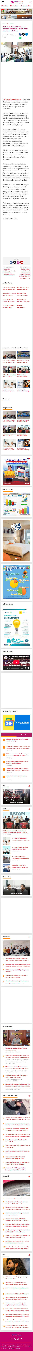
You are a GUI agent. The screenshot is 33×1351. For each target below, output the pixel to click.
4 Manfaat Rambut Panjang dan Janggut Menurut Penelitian (17, 1277)
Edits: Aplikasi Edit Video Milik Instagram (17, 1293)
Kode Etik (27, 1346)
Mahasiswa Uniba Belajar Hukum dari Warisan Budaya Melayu (16, 976)
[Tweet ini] (23, 34)
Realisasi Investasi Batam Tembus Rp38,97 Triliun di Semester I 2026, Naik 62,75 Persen (20, 866)
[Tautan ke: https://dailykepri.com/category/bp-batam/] (29, 809)
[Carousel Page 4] (18, 802)
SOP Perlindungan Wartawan (15, 1346)
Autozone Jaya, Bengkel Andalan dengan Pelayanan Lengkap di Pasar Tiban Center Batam (17, 1208)
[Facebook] (11, 262)
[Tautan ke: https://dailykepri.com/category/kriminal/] (29, 1096)
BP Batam (8, 36)
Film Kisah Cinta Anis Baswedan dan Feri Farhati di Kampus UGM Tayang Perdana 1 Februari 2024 (18, 747)
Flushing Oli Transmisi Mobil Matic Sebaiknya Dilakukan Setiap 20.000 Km (17, 1219)
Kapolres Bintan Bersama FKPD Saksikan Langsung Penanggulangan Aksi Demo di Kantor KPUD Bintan (17, 1315)
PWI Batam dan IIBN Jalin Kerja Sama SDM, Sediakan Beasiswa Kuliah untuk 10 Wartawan (9, 288)
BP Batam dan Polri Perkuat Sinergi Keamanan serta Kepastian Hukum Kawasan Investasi (8, 306)
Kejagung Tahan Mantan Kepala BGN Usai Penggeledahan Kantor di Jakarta (18, 1163)
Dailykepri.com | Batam (12, 100)
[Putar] (5, 668)
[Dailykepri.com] (17, 2)
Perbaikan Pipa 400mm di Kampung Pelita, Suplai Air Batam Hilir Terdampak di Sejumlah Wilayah (23, 300)
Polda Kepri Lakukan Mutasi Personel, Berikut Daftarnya (17, 740)
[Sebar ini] (20, 34)
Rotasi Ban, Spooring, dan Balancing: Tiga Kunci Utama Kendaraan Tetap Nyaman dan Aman (17, 1248)
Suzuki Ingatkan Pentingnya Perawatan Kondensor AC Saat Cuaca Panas (17, 1202)
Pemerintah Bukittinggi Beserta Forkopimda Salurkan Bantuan (9, 271)
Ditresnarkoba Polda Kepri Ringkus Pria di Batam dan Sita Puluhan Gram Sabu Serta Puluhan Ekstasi (18, 1135)
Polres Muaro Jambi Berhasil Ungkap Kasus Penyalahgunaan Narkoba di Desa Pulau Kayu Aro (24, 272)
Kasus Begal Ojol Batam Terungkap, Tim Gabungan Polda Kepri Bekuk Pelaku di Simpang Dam (17, 1130)
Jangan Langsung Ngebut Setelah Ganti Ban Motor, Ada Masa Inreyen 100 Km (18, 1236)
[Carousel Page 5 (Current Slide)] (21, 893)
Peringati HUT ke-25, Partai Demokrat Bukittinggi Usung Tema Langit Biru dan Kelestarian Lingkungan (23, 288)
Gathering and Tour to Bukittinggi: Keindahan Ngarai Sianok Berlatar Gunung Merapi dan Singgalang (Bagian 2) (18, 1321)
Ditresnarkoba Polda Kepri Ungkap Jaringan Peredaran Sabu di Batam (15, 1168)
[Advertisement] (16, 80)
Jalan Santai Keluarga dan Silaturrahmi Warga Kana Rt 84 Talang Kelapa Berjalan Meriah (18, 1310)
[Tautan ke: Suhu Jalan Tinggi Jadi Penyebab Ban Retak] (16, 1188)
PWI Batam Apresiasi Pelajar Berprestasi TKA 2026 (17, 970)
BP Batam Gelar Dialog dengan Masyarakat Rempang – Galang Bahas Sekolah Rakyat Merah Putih (18, 965)
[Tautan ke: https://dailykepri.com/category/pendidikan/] (29, 937)
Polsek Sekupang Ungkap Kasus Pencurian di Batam (17, 1152)
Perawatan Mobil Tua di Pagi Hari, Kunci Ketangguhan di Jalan (17, 1214)
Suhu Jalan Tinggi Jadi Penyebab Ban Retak (18, 1198)
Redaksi (3, 1346)
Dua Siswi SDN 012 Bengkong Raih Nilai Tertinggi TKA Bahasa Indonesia (17, 982)
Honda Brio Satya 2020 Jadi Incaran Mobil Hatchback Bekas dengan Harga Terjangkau (18, 1231)
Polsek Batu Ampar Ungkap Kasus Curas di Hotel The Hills (18, 1146)
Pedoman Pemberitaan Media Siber (10, 1348)
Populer (9, 734)
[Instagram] (18, 262)
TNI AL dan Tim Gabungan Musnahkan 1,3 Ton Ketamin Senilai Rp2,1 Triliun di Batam (18, 1124)
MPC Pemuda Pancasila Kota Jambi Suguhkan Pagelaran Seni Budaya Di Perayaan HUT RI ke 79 (16, 799)
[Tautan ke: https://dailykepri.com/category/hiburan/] (29, 786)
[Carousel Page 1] (11, 802)
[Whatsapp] (20, 38)
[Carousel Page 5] (20, 802)
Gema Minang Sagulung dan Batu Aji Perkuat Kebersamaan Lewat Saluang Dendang (16, 1283)
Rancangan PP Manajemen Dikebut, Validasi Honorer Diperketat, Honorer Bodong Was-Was (17, 777)
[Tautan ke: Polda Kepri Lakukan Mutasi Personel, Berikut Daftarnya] (16, 1038)
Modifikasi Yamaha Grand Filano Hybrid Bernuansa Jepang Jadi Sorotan (17, 1242)
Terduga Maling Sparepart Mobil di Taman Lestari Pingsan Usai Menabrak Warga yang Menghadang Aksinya (18, 1118)
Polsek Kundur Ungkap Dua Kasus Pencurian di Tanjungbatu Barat (15, 1157)
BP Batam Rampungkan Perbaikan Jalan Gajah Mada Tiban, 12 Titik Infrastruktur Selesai (23, 306)
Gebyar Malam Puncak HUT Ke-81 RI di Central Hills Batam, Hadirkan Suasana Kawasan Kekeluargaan (9, 294)
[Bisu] (25, 668)
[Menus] (2, 2)
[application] (16, 662)
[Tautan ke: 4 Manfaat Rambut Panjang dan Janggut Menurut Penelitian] (16, 1266)
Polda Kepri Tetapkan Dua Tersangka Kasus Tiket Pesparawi (16, 1140)
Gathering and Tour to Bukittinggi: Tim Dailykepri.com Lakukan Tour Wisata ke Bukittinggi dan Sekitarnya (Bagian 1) (17, 1326)
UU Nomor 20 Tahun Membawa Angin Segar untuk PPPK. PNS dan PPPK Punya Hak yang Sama (17, 755)
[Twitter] (14, 262)
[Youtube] (21, 262)
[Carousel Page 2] (13, 802)
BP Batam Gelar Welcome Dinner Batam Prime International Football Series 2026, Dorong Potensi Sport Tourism (23, 294)
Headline (12, 36)
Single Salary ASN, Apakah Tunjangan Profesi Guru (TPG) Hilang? (17, 762)
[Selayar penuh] (28, 668)
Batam (4, 36)
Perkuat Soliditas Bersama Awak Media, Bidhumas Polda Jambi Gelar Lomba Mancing (17, 1298)
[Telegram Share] (26, 34)
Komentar (24, 734)
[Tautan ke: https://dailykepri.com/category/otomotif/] (29, 1176)
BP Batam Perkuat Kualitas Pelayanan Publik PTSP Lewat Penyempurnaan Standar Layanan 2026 (8, 300)
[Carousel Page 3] (15, 802)
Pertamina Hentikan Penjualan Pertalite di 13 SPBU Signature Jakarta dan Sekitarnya (18, 1225)
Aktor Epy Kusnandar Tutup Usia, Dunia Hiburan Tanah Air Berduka (17, 1289)
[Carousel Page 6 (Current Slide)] (22, 802)
